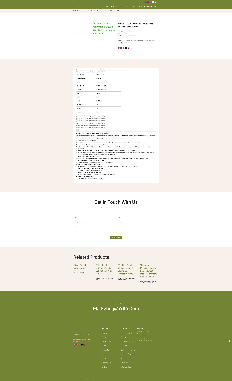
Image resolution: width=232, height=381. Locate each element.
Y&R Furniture (76, 10)
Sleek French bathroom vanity (79, 272)
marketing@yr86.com (116, 308)
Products (82, 10)
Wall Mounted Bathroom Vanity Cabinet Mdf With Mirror (105, 279)
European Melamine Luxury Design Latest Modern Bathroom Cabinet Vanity (148, 282)
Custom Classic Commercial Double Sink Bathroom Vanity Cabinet (107, 10)
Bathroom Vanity (88, 10)
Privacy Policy (97, 378)
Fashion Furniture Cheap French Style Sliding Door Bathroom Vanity (126, 279)
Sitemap (101, 378)
